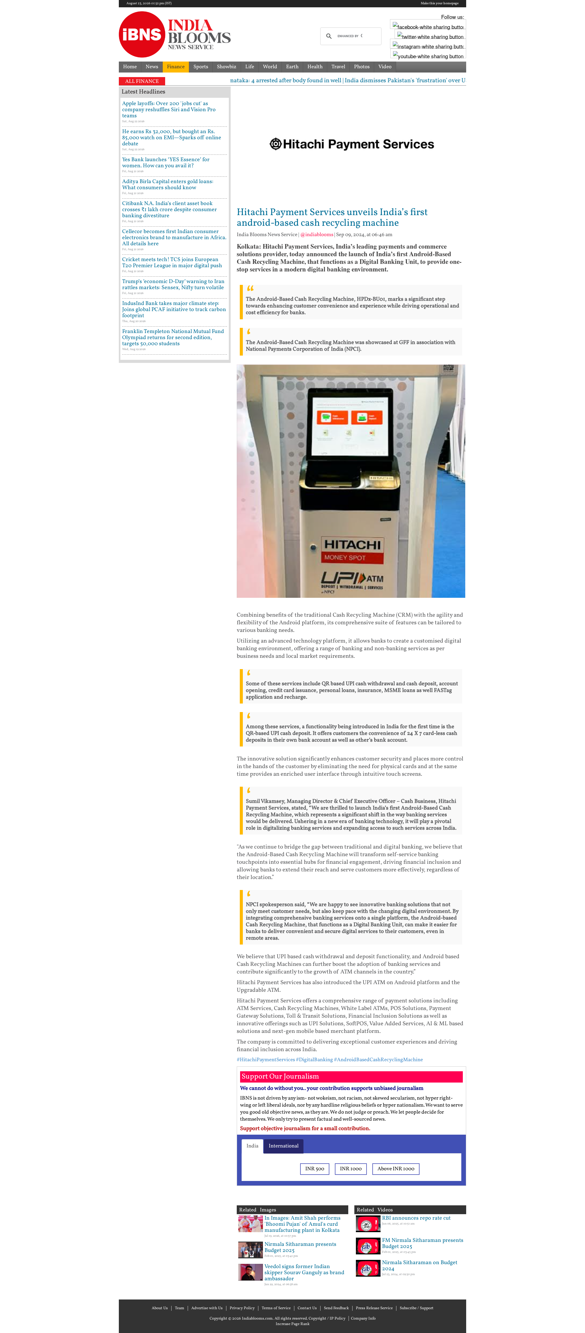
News (152, 66)
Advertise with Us (207, 1308)
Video (385, 66)
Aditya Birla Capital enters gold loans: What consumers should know (167, 185)
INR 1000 (351, 1168)
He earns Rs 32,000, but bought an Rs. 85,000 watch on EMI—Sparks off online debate (171, 138)
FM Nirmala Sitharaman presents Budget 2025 (422, 1243)
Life (249, 66)
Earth (292, 66)
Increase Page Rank (293, 1324)
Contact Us (307, 1308)
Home (130, 66)
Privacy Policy (242, 1308)
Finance (176, 66)
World (270, 66)
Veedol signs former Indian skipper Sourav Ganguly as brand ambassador (304, 1273)
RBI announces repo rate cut (416, 1218)
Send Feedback (336, 1308)
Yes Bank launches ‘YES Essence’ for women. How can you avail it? (166, 163)
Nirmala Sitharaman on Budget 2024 (419, 1266)
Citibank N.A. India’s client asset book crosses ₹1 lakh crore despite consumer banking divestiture (169, 210)
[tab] (252, 1146)
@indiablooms (316, 234)
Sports (200, 66)
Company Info (363, 1318)
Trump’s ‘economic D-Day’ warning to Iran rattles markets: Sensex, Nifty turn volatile (173, 285)
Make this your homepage (440, 3)
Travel (338, 66)
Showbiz (226, 66)
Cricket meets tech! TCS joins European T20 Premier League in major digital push (172, 263)
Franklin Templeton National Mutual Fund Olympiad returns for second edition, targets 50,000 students (173, 338)
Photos (362, 66)
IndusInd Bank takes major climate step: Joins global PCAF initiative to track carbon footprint (174, 310)
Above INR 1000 (396, 1168)
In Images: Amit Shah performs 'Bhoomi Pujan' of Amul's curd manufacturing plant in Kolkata (302, 1224)
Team (179, 1308)
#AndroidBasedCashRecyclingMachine (378, 1059)
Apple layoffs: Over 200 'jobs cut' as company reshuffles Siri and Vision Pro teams (169, 110)
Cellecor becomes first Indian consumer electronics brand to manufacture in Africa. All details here (174, 238)
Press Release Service (374, 1308)
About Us (160, 1308)
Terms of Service (276, 1308)
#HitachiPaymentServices (266, 1059)
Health (315, 66)
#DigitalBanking (314, 1059)
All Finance (142, 81)
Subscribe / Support (417, 1308)
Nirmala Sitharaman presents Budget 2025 (300, 1247)
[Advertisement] (175, 626)
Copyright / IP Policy (327, 1318)
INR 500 (314, 1168)
